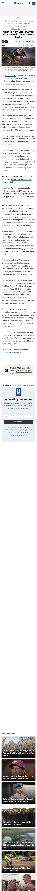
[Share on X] (19, 41)
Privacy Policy (24, 433)
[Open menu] (3, 3)
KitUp (18, 17)
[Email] (22, 41)
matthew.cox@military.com (12, 352)
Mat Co (4, 45)
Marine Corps (10, 75)
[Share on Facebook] (16, 41)
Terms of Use (12, 433)
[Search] (29, 3)
